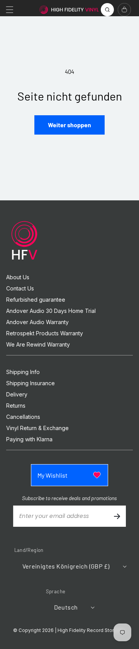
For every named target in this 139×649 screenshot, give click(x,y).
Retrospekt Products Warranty (44, 333)
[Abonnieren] (116, 516)
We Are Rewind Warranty (38, 344)
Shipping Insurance (30, 383)
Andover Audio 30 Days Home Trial (51, 311)
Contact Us (20, 288)
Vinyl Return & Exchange (37, 428)
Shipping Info (23, 372)
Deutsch (66, 607)
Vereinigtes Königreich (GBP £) (66, 566)
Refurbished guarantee (35, 299)
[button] (9, 9)
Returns (15, 405)
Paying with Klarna (29, 439)
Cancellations (23, 417)
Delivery (16, 394)
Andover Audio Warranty (37, 322)
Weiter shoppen (69, 124)
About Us (17, 277)
